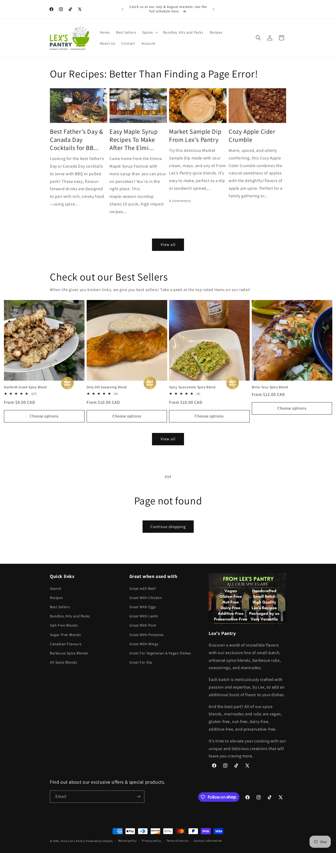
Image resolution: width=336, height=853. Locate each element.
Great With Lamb (143, 616)
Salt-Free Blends (64, 625)
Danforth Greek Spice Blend (25, 387)
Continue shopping (168, 526)
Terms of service (177, 840)
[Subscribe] (138, 796)
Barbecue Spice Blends (69, 653)
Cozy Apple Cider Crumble (252, 135)
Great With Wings (144, 644)
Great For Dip (140, 662)
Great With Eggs (142, 606)
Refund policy (127, 840)
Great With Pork (142, 625)
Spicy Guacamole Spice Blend (192, 387)
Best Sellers (60, 606)
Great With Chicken (145, 597)
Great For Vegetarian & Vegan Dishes (160, 653)
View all (168, 244)
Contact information (208, 840)
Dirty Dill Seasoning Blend (107, 387)
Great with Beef (142, 588)
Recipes (56, 597)
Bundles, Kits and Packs (70, 616)
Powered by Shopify (99, 841)
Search (55, 588)
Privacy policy (151, 840)
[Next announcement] (213, 9)
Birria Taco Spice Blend (270, 387)
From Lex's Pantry (73, 841)
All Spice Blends (63, 662)
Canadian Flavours (65, 644)
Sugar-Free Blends (65, 634)
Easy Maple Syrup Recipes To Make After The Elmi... (133, 139)
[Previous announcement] (122, 9)
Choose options (44, 415)
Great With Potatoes (146, 634)
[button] (149, 32)
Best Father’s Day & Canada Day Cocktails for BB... (76, 139)
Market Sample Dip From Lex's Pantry (195, 135)
